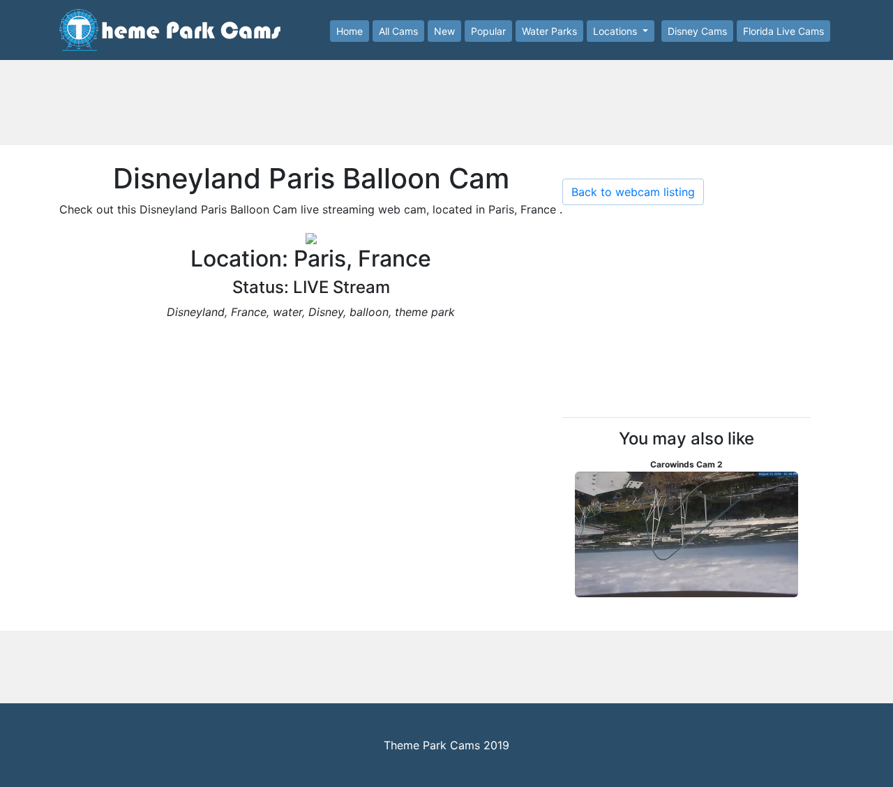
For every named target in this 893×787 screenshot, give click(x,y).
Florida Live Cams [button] (783, 31)
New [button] (444, 31)
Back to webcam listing (633, 192)
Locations (616, 31)
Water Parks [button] (549, 31)
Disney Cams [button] (697, 31)
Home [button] (349, 31)
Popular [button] (488, 31)
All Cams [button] (398, 31)
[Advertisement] (446, 106)
